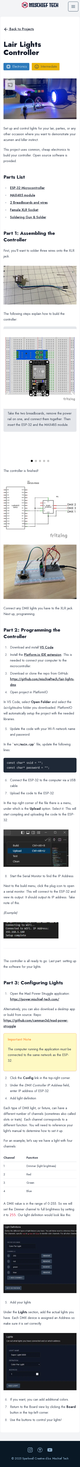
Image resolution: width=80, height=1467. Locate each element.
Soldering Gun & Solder (28, 217)
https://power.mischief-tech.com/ (34, 999)
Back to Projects (21, 29)
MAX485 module (22, 195)
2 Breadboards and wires (29, 202)
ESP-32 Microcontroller (27, 188)
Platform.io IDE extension (42, 654)
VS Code (46, 647)
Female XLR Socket (24, 210)
